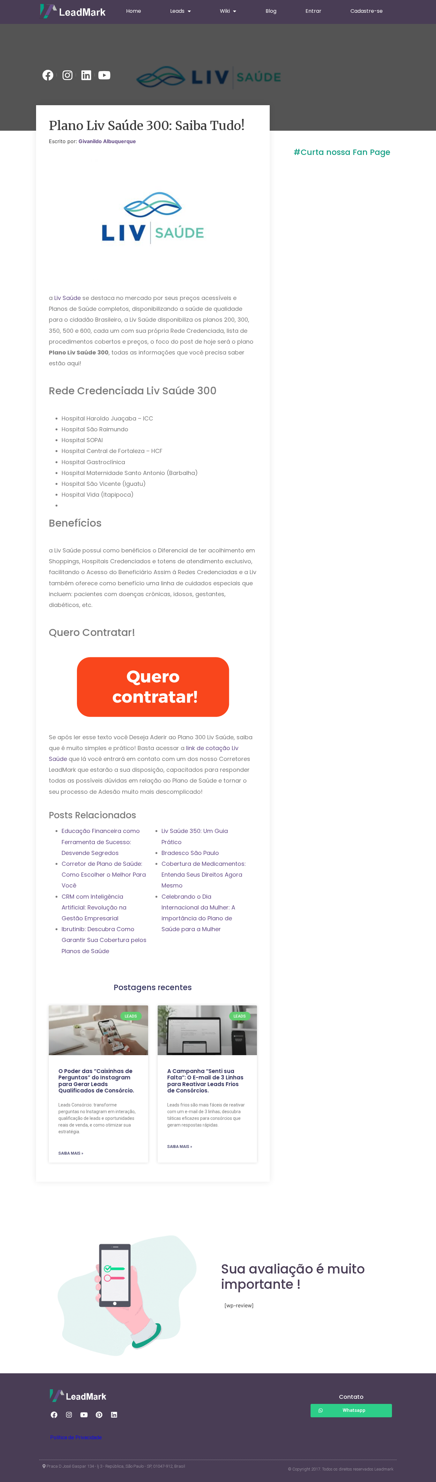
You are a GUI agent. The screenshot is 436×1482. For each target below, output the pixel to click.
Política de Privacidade (76, 1438)
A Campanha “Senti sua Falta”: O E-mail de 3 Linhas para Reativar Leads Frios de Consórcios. (205, 1080)
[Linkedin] (114, 1415)
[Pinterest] (99, 1415)
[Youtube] (84, 1415)
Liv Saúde (67, 298)
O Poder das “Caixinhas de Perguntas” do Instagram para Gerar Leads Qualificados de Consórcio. (96, 1080)
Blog (271, 11)
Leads (177, 11)
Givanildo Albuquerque (107, 141)
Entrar (313, 11)
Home (133, 11)
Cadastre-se (366, 11)
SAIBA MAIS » (70, 1153)
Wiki (225, 11)
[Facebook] (54, 1415)
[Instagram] (69, 1415)
